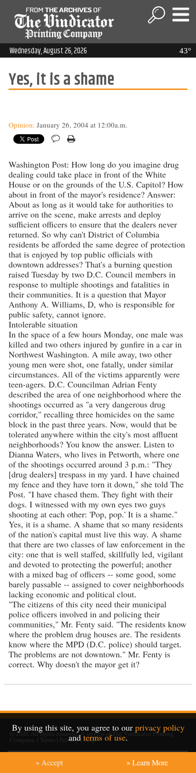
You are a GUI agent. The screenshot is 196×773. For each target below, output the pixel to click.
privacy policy (160, 727)
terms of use (104, 737)
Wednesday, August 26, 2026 (48, 51)
